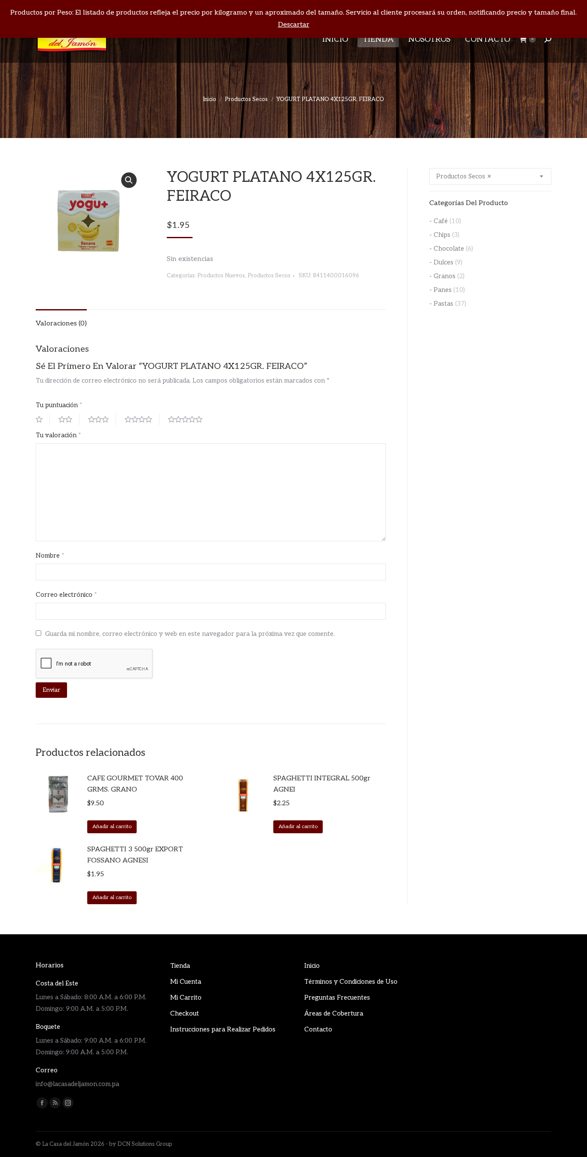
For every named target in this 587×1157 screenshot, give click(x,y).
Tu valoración (58, 435)
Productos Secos (269, 275)
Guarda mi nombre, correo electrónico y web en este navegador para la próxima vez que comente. (190, 634)
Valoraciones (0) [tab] (61, 323)
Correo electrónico (66, 594)
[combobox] (490, 176)
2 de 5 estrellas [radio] (68, 419)
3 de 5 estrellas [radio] (102, 419)
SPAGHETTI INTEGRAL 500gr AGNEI (321, 784)
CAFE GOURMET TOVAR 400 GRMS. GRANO (135, 784)
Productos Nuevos (221, 275)
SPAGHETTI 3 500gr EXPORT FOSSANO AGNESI (135, 855)
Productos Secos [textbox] (463, 176)
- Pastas (441, 303)
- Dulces (441, 262)
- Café (438, 221)
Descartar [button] (293, 25)
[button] (129, 180)
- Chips (439, 235)
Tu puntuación (59, 405)
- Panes (440, 290)
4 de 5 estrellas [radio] (142, 419)
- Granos (442, 276)
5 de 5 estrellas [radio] (188, 419)
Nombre (50, 555)
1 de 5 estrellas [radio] (43, 419)
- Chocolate (446, 248)
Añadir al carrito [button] (111, 826)
